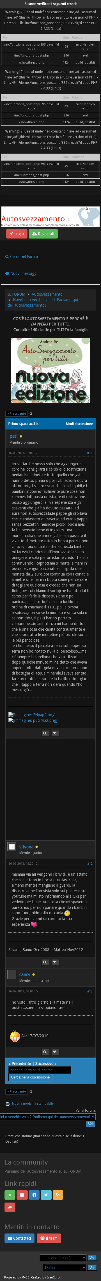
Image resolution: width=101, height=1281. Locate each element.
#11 (90, 453)
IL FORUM (16, 294)
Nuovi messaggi (23, 273)
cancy (24, 974)
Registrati (45, 234)
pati (14, 436)
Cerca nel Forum (23, 256)
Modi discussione (79, 424)
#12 (90, 864)
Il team (51, 1238)
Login (18, 234)
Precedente (21, 1063)
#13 (90, 991)
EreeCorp (53, 1277)
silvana (26, 846)
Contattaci (21, 1238)
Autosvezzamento (47, 294)
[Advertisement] (50, 789)
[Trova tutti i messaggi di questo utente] (45, 733)
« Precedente (16, 413)
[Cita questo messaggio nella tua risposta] (55, 733)
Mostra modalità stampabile (33, 1103)
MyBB (25, 1277)
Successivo (44, 1063)
